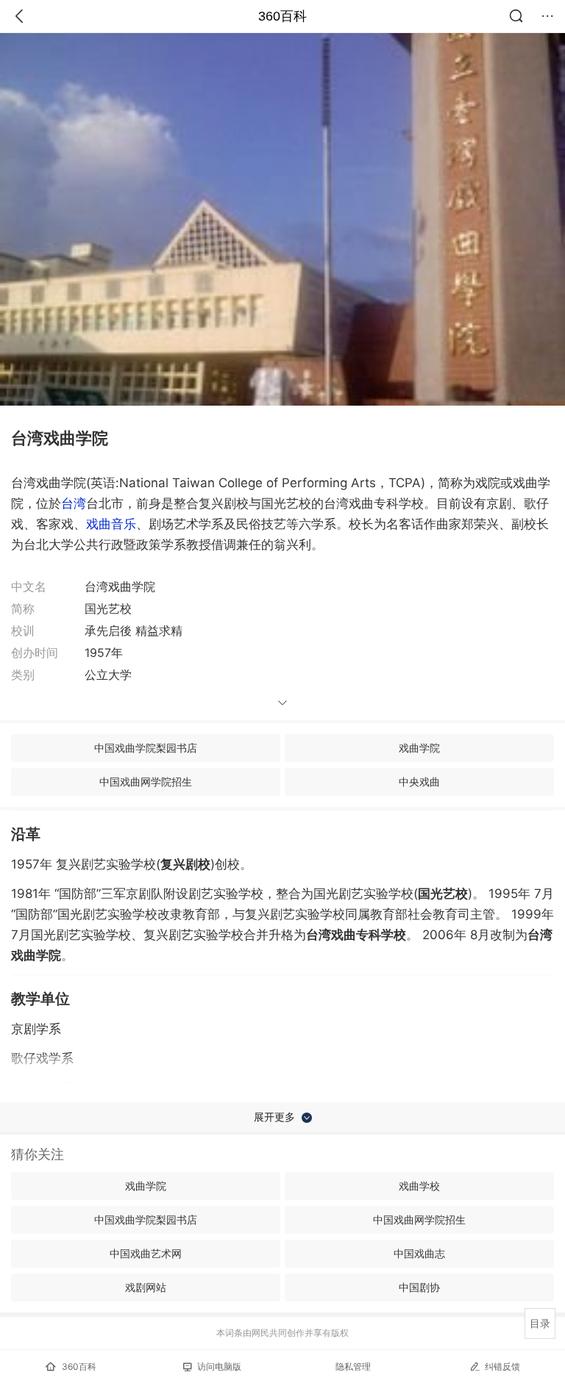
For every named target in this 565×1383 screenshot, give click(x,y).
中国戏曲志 (419, 1253)
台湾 (73, 503)
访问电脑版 (219, 1366)
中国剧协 (419, 1287)
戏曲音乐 (111, 524)
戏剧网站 (145, 1287)
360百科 (282, 16)
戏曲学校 (419, 1185)
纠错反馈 (502, 1366)
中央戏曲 (419, 781)
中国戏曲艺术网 (146, 1253)
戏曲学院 (419, 747)
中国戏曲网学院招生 (145, 781)
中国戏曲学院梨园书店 (145, 747)
